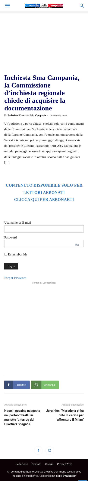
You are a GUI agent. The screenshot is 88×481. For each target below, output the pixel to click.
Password (10, 237)
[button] (7, 5)
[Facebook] (38, 450)
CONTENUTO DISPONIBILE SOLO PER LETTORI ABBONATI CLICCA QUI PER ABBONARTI (44, 192)
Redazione (22, 464)
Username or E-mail (17, 222)
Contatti (36, 464)
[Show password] (77, 245)
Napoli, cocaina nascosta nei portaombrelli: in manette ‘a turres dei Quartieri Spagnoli (22, 417)
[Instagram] (49, 450)
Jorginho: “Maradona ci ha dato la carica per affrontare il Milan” (65, 415)
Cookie (49, 464)
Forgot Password (15, 277)
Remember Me (17, 254)
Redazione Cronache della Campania (27, 115)
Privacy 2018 (64, 464)
